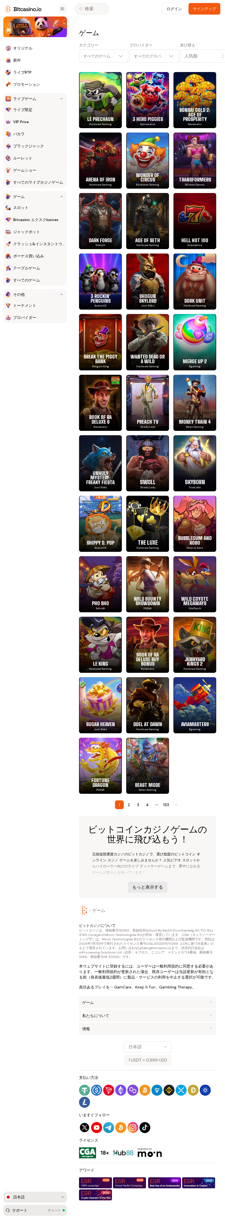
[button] (198, 56)
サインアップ (204, 8)
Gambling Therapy (175, 987)
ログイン (174, 8)
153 (166, 804)
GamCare (122, 987)
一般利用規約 (167, 966)
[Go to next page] (175, 804)
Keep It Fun (145, 987)
